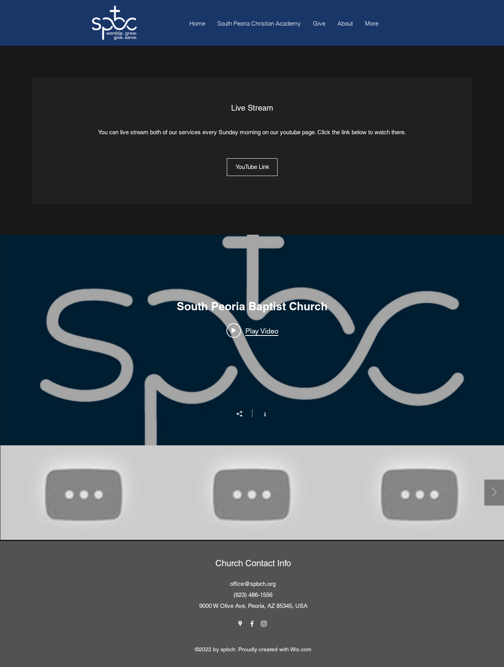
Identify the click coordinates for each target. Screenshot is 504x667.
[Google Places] (240, 624)
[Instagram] (264, 624)
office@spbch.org (253, 583)
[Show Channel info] (261, 413)
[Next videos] (494, 493)
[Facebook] (252, 624)
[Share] (243, 414)
